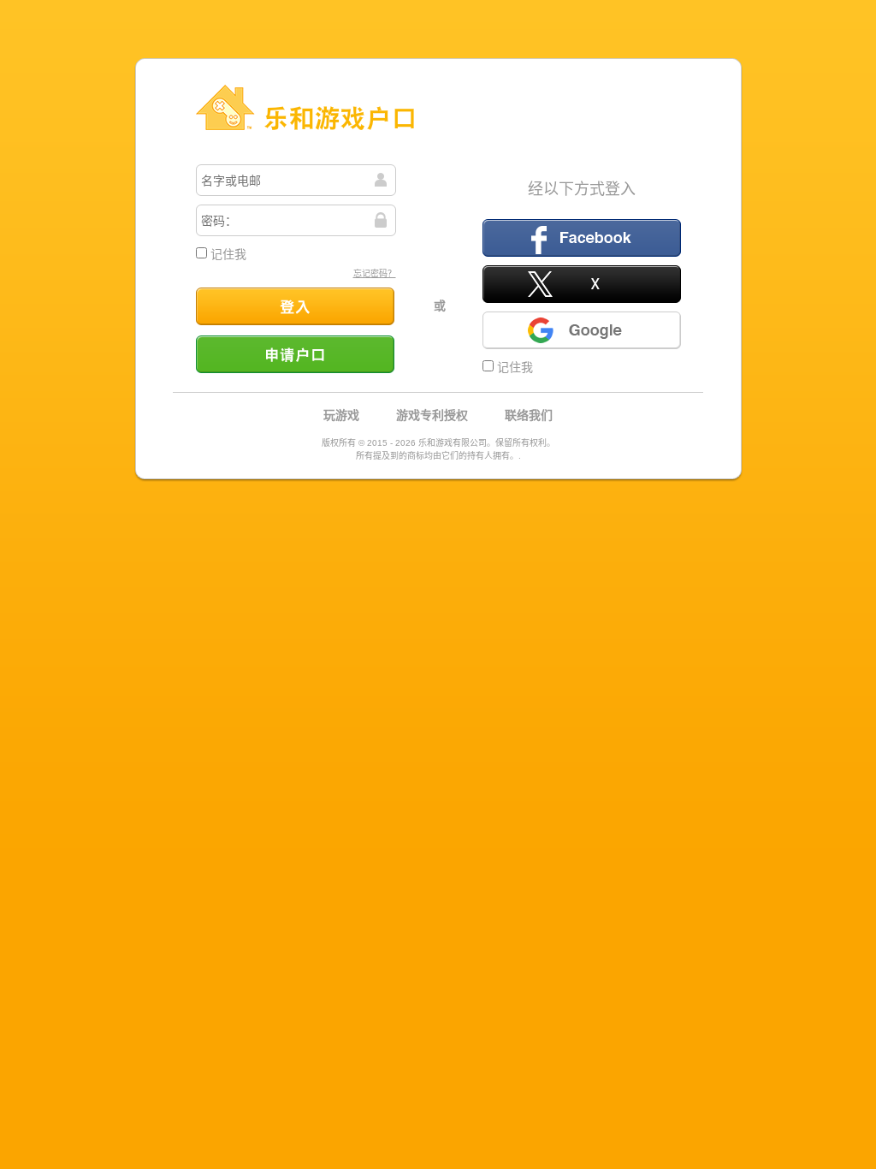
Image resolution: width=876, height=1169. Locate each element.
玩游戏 (341, 415)
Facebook (581, 238)
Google (581, 330)
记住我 (226, 254)
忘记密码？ (374, 273)
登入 (295, 306)
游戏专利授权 (432, 415)
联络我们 (529, 415)
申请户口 (295, 354)
